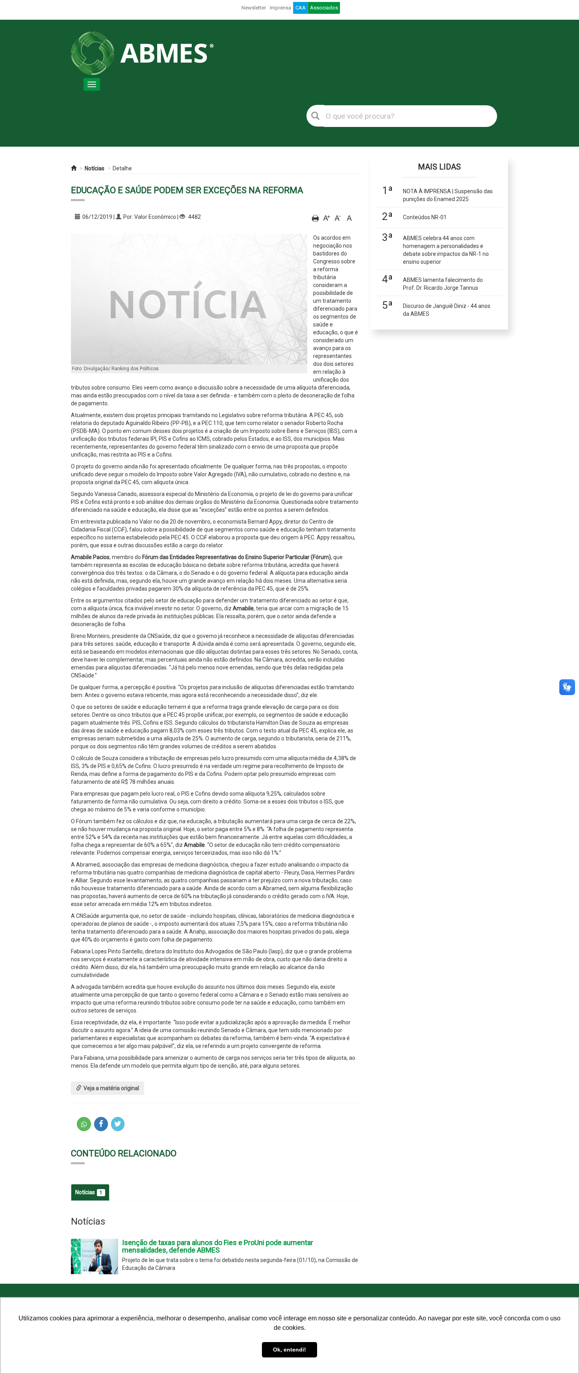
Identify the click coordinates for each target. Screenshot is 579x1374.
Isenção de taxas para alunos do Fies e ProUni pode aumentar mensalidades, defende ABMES (217, 1246)
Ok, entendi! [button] (289, 1349)
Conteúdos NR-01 (425, 217)
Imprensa (280, 8)
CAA (300, 8)
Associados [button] (324, 8)
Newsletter (253, 8)
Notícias (94, 168)
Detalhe (122, 168)
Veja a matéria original (111, 1088)
